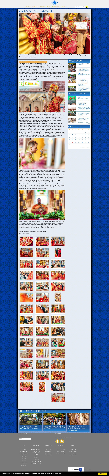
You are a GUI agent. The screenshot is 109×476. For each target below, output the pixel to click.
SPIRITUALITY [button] (54, 6)
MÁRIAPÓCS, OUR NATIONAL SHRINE (36, 452)
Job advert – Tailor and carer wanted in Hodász (84, 108)
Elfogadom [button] (102, 473)
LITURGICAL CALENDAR (60, 449)
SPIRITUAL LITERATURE (60, 453)
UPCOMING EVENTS (24, 456)
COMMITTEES (36, 459)
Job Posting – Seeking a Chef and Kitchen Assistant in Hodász (83, 120)
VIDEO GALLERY (48, 451)
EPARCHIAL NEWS (23, 451)
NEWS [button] (28, 6)
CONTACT (73, 445)
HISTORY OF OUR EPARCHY (36, 449)
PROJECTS (24, 460)
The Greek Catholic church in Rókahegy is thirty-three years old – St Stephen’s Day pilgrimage (84, 71)
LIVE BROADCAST (48, 455)
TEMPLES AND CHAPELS (36, 461)
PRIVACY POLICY (73, 453)
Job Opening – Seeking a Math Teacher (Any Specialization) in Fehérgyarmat (83, 102)
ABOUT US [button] (35, 6)
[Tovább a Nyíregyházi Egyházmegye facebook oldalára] (57, 441)
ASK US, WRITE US (73, 451)
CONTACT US (73, 449)
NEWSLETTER (23, 465)
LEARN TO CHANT (48, 449)
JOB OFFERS (23, 458)
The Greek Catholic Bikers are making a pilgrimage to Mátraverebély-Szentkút (84, 89)
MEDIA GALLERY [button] (44, 6)
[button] (89, 6)
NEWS (26, 433)
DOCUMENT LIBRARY (48, 453)
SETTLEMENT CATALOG (36, 463)
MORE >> (88, 123)
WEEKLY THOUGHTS (60, 451)
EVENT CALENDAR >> (85, 148)
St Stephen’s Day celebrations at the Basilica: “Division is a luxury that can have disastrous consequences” (83, 82)
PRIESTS (36, 456)
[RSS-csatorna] (62, 441)
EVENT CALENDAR (23, 462)
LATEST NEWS (23, 449)
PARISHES (36, 454)
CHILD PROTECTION (73, 455)
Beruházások (87, 469)
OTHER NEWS (23, 455)
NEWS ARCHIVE (24, 464)
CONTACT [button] (63, 6)
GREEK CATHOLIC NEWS (24, 453)
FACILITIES (36, 458)
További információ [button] (57, 473)
